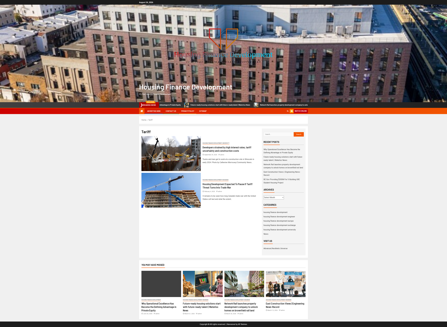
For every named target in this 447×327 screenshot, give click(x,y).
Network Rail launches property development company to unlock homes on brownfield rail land (249, 105)
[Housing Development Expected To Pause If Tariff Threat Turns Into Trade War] (171, 190)
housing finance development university (216, 143)
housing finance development (275, 212)
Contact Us (171, 111)
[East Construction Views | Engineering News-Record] (286, 284)
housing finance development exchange (216, 180)
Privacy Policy (187, 111)
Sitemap (203, 111)
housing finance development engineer (279, 217)
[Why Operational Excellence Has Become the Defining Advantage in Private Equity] (161, 284)
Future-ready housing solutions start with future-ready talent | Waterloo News (173, 105)
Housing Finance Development (185, 86)
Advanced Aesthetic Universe (276, 248)
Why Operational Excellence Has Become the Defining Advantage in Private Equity (158, 307)
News (266, 234)
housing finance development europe (279, 221)
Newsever (231, 324)
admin (222, 155)
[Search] (287, 111)
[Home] (142, 111)
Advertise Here (154, 111)
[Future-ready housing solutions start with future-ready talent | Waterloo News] (203, 284)
